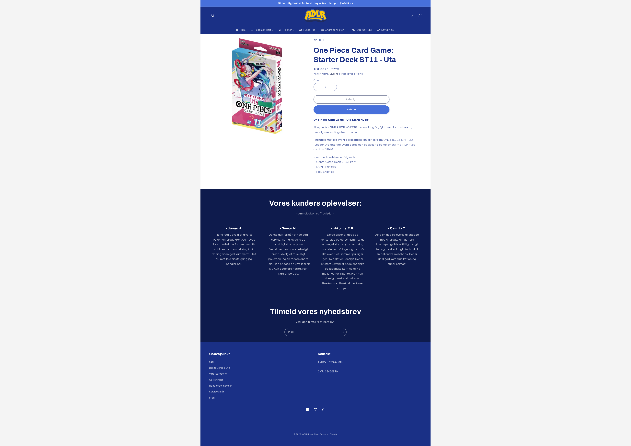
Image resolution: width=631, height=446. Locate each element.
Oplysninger (216, 380)
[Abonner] (342, 332)
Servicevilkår (216, 391)
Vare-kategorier (218, 374)
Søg (211, 362)
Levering (334, 74)
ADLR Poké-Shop (310, 434)
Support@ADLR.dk (330, 361)
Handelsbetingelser (220, 386)
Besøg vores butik (219, 368)
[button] (213, 15)
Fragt (212, 398)
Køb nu (351, 109)
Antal (316, 80)
